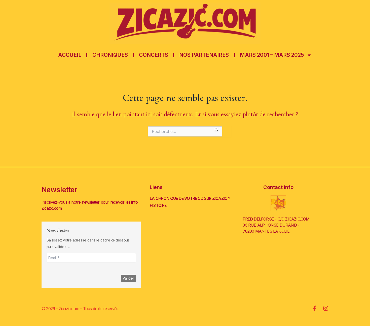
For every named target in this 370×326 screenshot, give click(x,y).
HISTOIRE (158, 205)
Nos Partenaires (204, 55)
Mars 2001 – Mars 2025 (272, 55)
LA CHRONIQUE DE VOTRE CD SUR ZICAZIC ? (190, 198)
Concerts (153, 55)
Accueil (69, 55)
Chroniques (110, 55)
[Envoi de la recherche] (216, 128)
